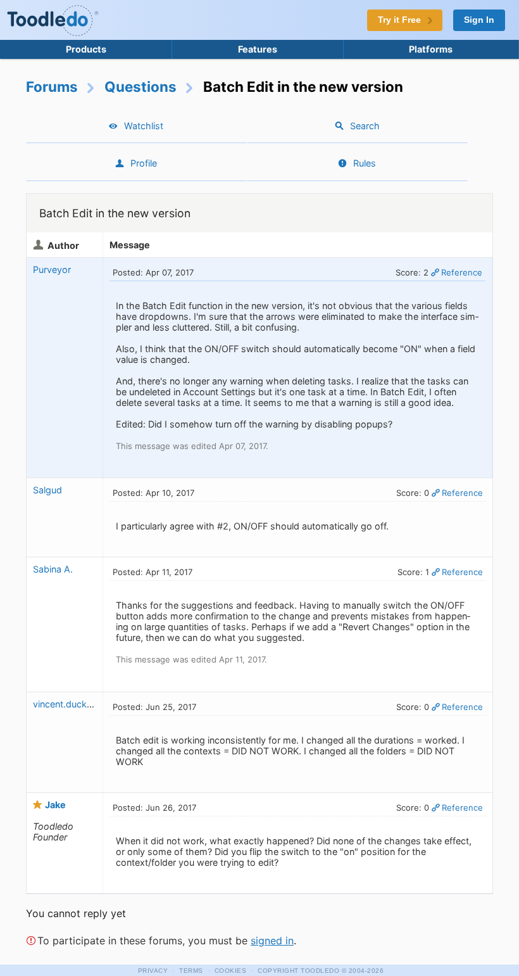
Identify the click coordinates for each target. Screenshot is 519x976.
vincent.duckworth (72, 704)
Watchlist (143, 125)
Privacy (153, 970)
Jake (55, 804)
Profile (143, 163)
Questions (140, 86)
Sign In (479, 20)
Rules (364, 163)
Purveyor (52, 269)
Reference (461, 272)
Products (86, 49)
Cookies (231, 970)
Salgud (47, 490)
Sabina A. (53, 569)
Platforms (431, 49)
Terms (191, 970)
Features (257, 49)
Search (365, 125)
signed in (272, 940)
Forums (52, 86)
